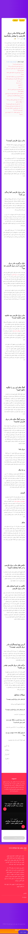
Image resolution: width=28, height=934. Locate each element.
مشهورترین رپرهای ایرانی (19, 501)
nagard (14, 778)
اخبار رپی (22, 20)
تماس (24, 893)
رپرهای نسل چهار (16, 331)
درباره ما (24, 897)
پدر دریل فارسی (15, 274)
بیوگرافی (15, 20)
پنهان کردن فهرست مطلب (11, 61)
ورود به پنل (23, 932)
